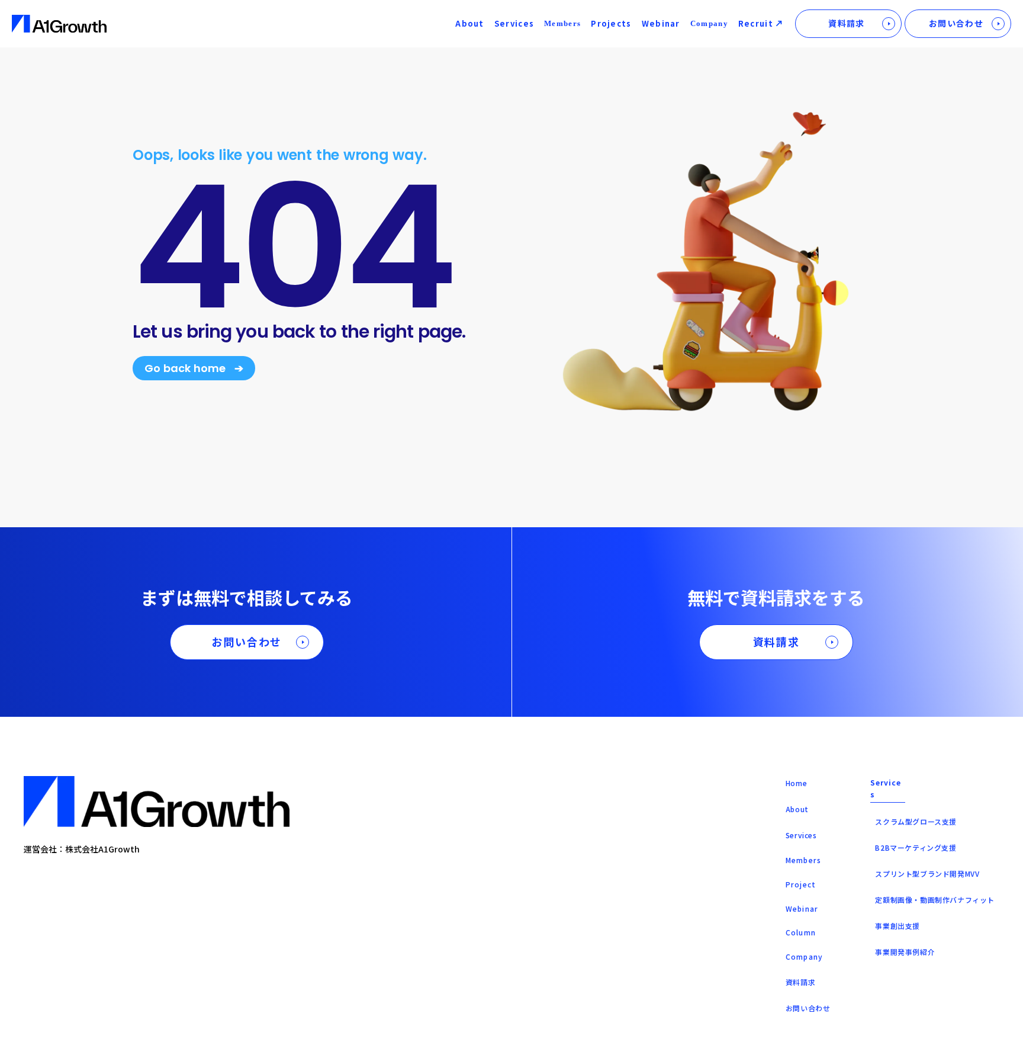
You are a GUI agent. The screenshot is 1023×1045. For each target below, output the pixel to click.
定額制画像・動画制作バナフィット (935, 900)
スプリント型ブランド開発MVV (927, 873)
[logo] (59, 24)
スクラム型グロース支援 (916, 821)
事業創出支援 (897, 926)
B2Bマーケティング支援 (915, 847)
